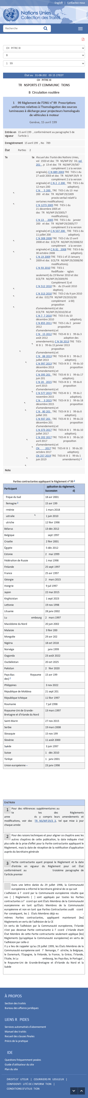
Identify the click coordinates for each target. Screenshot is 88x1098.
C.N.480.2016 (44, 411)
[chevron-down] (74, 1091)
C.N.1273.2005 (44, 205)
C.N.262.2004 (58, 183)
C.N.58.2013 (62, 341)
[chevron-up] (81, 1091)
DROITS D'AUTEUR (17, 1079)
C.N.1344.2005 (44, 220)
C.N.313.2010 (44, 293)
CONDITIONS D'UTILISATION (23, 1088)
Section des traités (15, 1003)
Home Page (31, 14)
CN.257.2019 (43, 455)
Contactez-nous (76, 3)
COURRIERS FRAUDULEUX (49, 1079)
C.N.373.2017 (44, 430)
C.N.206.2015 (44, 382)
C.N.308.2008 (44, 238)
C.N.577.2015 (44, 393)
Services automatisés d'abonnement (25, 1027)
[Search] (45, 28)
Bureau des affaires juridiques (21, 1008)
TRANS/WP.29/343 (45, 821)
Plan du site (11, 1069)
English (59, 3)
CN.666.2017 (43, 448)
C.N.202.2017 (44, 437)
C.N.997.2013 (44, 363)
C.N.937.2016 (44, 419)
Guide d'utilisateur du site (19, 1064)
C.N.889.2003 (56, 172)
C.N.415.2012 (44, 334)
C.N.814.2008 (58, 249)
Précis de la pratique (16, 1041)
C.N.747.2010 (44, 315)
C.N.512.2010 (44, 286)
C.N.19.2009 (43, 256)
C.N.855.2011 (44, 323)
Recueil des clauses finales (19, 1036)
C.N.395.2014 (44, 374)
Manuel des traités (15, 1031)
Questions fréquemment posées (23, 1060)
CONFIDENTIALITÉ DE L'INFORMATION (29, 1084)
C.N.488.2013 (44, 356)
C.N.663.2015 (44, 400)
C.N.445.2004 (44, 190)
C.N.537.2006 (58, 231)
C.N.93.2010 (43, 268)
